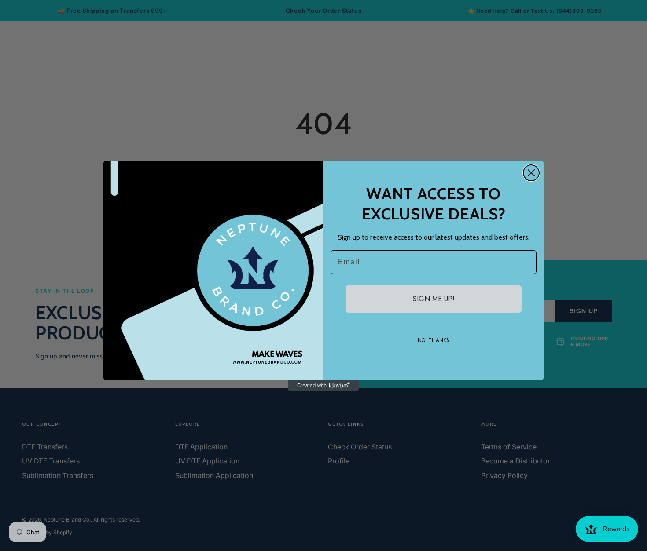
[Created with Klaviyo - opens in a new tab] (323, 385)
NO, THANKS (433, 340)
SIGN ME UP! (434, 299)
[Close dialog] (531, 173)
